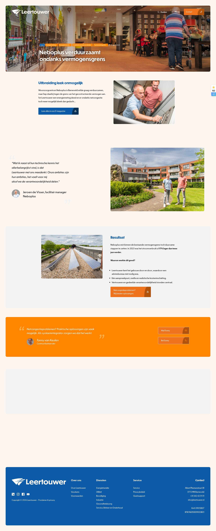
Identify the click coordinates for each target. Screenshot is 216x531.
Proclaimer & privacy (46, 500)
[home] (84, 12)
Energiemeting (51, 45)
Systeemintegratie (100, 45)
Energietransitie (65, 45)
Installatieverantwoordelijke (82, 45)
